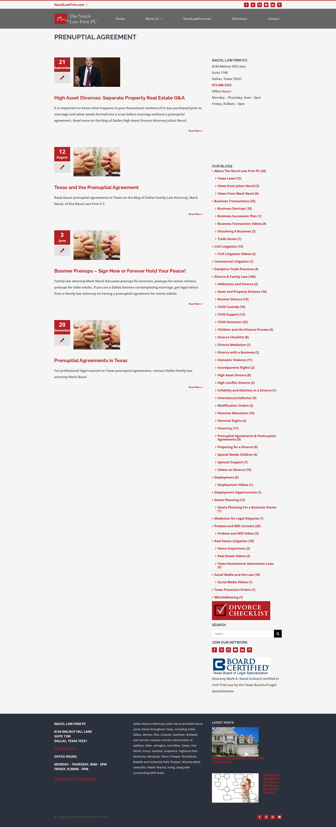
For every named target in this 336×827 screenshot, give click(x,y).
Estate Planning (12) (229, 500)
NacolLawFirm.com (69, 5)
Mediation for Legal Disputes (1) (238, 518)
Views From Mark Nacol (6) (238, 193)
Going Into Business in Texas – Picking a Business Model (272, 783)
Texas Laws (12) (229, 178)
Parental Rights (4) (232, 420)
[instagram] (259, 5)
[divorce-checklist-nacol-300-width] (241, 603)
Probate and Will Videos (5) (238, 533)
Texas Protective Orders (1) (234, 589)
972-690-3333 (221, 85)
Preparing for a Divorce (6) (238, 447)
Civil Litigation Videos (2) (237, 254)
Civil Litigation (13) (228, 246)
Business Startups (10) (235, 208)
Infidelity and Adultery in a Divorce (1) (247, 390)
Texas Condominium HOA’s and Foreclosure (238, 760)
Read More (195, 130)
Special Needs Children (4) (237, 454)
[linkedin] (272, 5)
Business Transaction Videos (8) (242, 223)
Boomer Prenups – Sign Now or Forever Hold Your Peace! (120, 271)
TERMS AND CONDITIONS (75, 779)
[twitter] (253, 5)
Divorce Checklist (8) (233, 337)
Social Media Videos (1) (235, 582)
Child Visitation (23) (233, 322)
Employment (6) (226, 477)
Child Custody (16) (231, 307)
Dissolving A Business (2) (237, 231)
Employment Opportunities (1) (237, 492)
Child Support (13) (231, 314)
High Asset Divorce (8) (234, 375)
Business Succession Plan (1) (239, 216)
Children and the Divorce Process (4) (245, 329)
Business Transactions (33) (234, 201)
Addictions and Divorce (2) (238, 284)
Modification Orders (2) (235, 405)
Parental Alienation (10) (236, 413)
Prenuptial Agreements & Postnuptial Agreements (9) (247, 437)
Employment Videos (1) (235, 485)
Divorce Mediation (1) (234, 345)
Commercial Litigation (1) (233, 261)
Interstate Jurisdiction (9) (237, 398)
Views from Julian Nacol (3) (238, 186)
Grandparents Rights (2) (236, 367)
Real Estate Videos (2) (234, 556)
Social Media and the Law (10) (237, 574)
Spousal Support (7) (233, 462)
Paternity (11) (228, 428)
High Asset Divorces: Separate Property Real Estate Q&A (119, 98)
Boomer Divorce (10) (233, 299)
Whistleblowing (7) (228, 597)
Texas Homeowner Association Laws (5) (246, 565)
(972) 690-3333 (64, 749)
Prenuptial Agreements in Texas (90, 360)
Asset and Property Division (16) (242, 291)
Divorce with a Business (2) (238, 352)
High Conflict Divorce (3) (236, 382)
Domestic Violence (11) (235, 360)
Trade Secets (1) (229, 239)
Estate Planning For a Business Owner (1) (247, 509)
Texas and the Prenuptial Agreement (96, 187)
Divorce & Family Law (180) (235, 276)
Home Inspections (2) (234, 548)
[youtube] (266, 5)
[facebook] (246, 5)
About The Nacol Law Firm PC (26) (240, 171)
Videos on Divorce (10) (234, 470)
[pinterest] (279, 5)
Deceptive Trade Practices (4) (236, 269)
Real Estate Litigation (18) (234, 541)
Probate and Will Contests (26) (237, 526)
